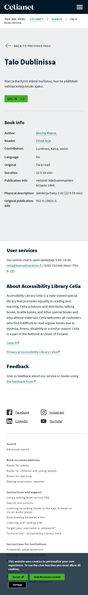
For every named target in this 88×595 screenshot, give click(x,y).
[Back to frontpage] (19, 8)
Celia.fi (11, 343)
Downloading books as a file (26, 517)
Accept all (18, 576)
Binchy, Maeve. (46, 133)
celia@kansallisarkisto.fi (24, 265)
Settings (17, 584)
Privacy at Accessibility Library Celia (32, 352)
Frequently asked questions (25, 549)
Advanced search (18, 449)
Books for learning (19, 476)
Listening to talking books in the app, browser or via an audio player (39, 510)
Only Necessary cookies (47, 576)
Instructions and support (24, 492)
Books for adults (18, 465)
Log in (12, 98)
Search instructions (20, 503)
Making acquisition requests (25, 481)
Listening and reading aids (25, 522)
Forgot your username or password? (31, 528)
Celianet (37, 19)
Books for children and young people (32, 471)
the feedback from (20, 381)
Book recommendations (23, 460)
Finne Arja (43, 141)
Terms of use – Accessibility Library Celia (34, 533)
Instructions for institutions (27, 544)
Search (57, 19)
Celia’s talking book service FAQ (28, 497)
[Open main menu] (79, 7)
